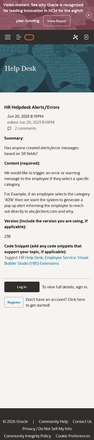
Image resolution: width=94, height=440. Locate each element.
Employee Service (60, 257)
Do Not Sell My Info (55, 428)
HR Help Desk (31, 257)
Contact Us (82, 421)
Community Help (53, 421)
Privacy (28, 428)
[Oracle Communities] (75, 37)
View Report (56, 21)
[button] (18, 37)
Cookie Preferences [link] (73, 435)
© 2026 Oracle (15, 421)
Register (13, 302)
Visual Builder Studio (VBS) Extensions (46, 260)
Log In (22, 287)
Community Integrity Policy (27, 435)
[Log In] (86, 37)
